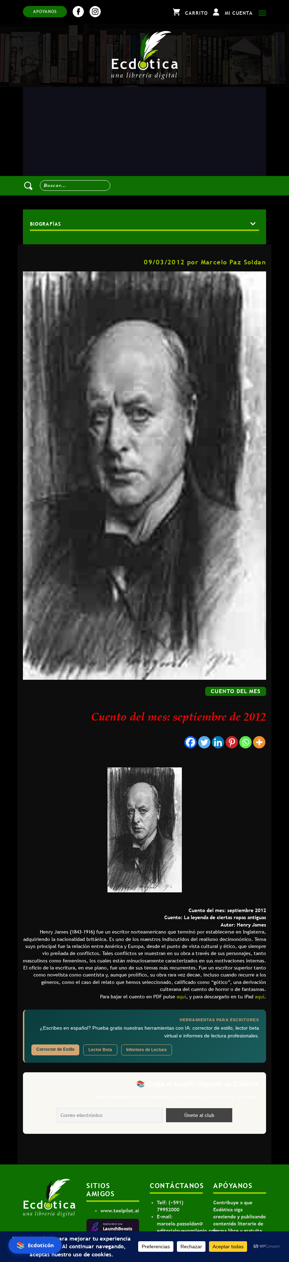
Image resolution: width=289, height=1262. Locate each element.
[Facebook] (190, 742)
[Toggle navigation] (260, 11)
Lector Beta (100, 1050)
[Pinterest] (232, 742)
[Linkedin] (218, 742)
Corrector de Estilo (55, 1049)
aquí (181, 996)
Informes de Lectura (146, 1050)
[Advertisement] (144, 139)
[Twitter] (204, 742)
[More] (259, 742)
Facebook (78, 11)
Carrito (196, 13)
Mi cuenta (239, 13)
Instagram (95, 11)
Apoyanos (45, 11)
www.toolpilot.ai (119, 1210)
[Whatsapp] (245, 742)
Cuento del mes (235, 691)
